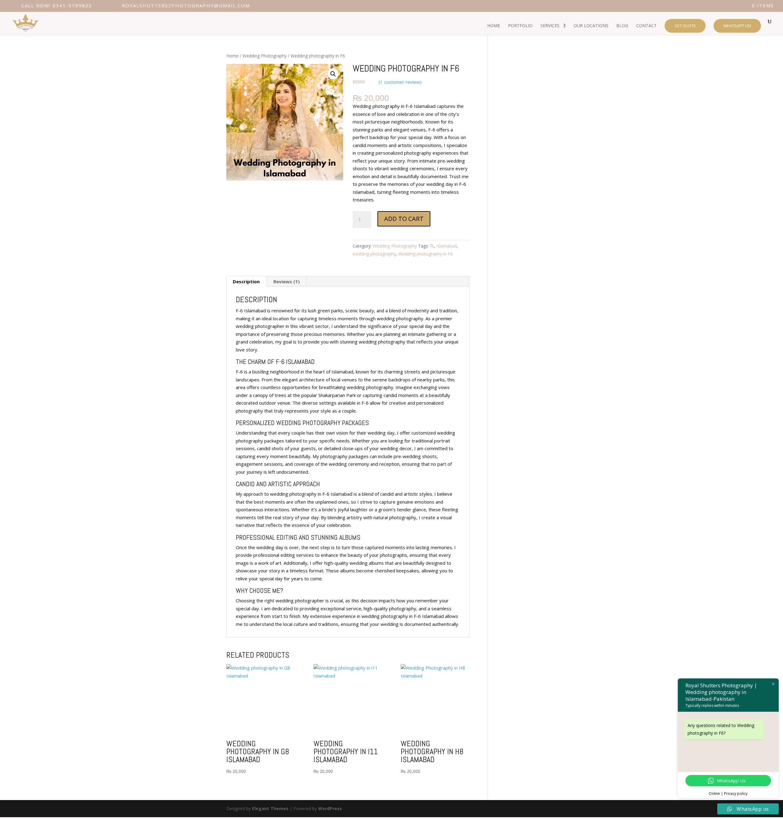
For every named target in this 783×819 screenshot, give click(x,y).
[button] (333, 73)
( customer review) (400, 82)
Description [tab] (246, 281)
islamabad (446, 246)
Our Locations (590, 26)
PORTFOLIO (520, 26)
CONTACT (646, 26)
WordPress (330, 808)
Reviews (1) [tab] (286, 281)
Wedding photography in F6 (425, 254)
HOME (493, 26)
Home (232, 56)
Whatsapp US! (737, 25)
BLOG (622, 26)
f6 (432, 246)
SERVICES (549, 26)
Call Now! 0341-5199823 (56, 5)
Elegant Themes (270, 808)
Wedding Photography (265, 56)
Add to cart (404, 219)
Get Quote (685, 25)
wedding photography (374, 254)
